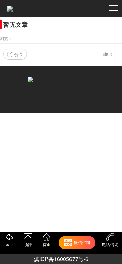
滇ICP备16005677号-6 (61, 259)
